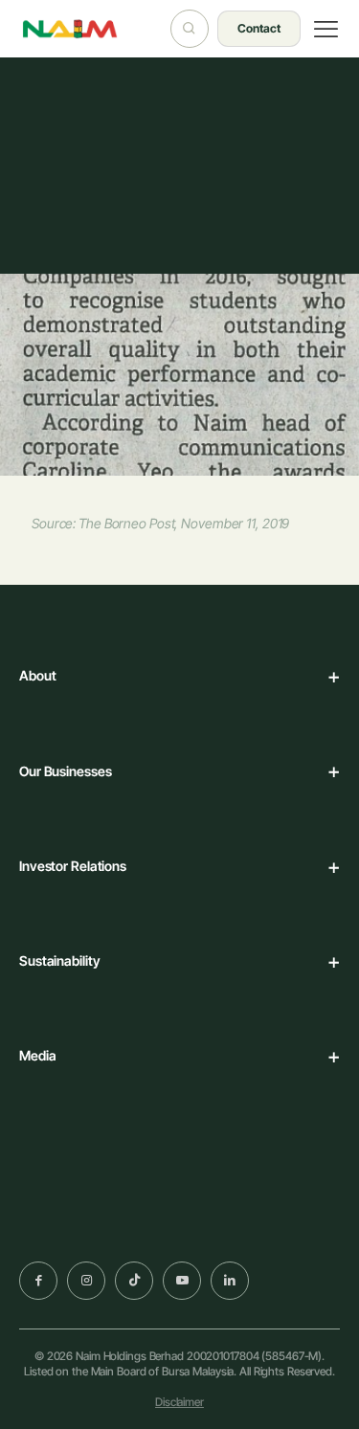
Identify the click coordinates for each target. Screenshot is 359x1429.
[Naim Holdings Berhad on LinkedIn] (230, 1281)
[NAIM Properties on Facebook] (38, 1281)
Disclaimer (179, 1402)
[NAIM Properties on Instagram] (86, 1281)
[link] (83, 1228)
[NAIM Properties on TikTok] (134, 1281)
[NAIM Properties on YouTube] (182, 1281)
